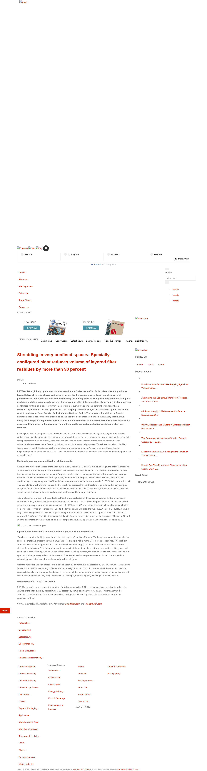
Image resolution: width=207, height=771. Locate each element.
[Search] (167, 269)
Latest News (77, 341)
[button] (22, 248)
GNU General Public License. (128, 769)
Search (168, 272)
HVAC (21, 743)
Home (22, 272)
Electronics (24, 694)
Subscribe (23, 293)
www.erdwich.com (93, 604)
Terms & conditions (116, 666)
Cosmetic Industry (27, 680)
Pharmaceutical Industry (136, 341)
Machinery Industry (28, 729)
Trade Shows (25, 300)
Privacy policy (113, 673)
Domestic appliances (29, 687)
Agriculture (24, 715)
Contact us (24, 307)
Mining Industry (26, 764)
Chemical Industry (27, 673)
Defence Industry (27, 757)
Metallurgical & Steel (28, 722)
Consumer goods (27, 666)
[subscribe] (141, 350)
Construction (61, 341)
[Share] (167, 282)
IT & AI (22, 701)
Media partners (26, 286)
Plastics (22, 750)
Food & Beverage (113, 341)
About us (23, 279)
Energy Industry (93, 341)
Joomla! (87, 769)
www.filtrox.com (72, 604)
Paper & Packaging (28, 708)
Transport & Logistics (29, 736)
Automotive (46, 341)
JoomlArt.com (78, 769)
